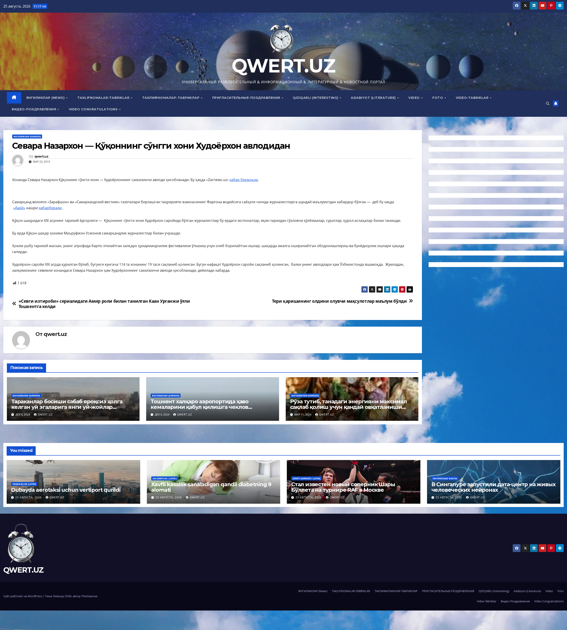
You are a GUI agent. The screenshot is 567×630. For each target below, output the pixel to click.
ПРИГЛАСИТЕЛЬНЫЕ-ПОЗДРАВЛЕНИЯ (246, 98)
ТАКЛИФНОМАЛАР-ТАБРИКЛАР (171, 98)
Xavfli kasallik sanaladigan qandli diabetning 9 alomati (211, 487)
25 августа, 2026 (29, 497)
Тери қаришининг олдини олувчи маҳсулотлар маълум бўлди (339, 301)
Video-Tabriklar (472, 98)
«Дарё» (19, 207)
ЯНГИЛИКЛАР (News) (46, 98)
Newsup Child (62, 596)
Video (414, 98)
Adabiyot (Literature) (374, 98)
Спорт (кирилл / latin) (306, 478)
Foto (438, 98)
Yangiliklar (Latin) (24, 484)
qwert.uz (41, 156)
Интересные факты (445, 478)
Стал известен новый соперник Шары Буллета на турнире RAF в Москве (343, 487)
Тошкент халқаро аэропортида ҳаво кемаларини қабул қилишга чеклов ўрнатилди (200, 407)
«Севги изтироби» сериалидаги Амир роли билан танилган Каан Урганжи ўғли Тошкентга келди (104, 303)
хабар (44, 207)
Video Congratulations (94, 109)
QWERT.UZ (283, 65)
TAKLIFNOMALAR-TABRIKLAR (103, 98)
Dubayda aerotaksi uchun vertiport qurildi (65, 490)
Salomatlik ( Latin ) (165, 478)
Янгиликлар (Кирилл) (27, 136)
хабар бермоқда (243, 179)
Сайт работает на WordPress (23, 596)
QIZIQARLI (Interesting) (316, 98)
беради (55, 207)
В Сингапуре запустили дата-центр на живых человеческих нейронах (493, 487)
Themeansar (89, 596)
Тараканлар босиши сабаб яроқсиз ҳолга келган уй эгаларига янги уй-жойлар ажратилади (66, 407)
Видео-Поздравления (34, 109)
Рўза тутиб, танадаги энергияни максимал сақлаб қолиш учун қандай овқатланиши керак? (348, 407)
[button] (548, 103)
